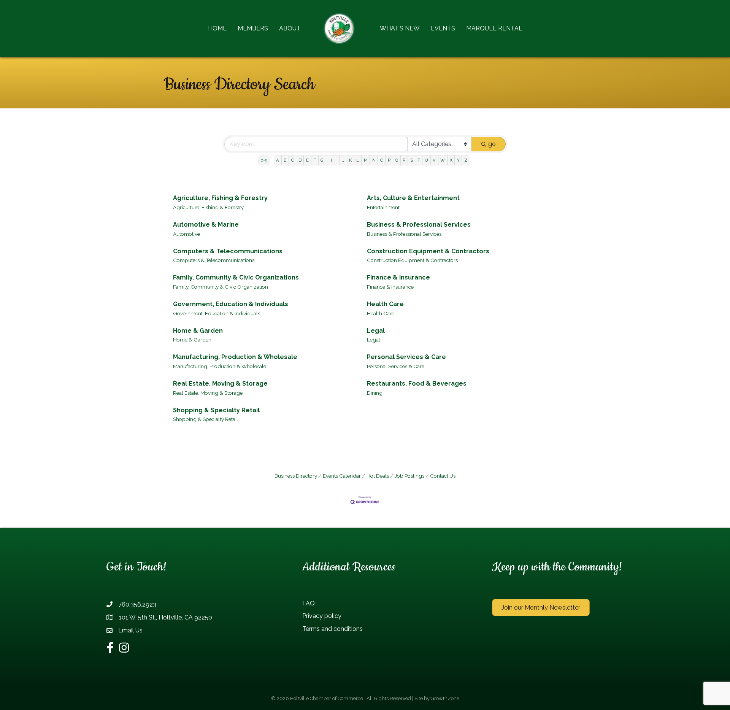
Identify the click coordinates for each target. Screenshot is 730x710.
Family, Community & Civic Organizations (236, 277)
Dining (374, 393)
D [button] (300, 160)
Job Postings (409, 476)
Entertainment (383, 207)
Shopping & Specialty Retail (216, 410)
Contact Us (442, 476)
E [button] (307, 160)
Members (253, 28)
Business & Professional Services (419, 224)
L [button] (357, 160)
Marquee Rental (494, 28)
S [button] (411, 160)
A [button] (277, 160)
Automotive (186, 234)
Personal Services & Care (406, 357)
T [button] (418, 160)
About (290, 28)
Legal (376, 330)
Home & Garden (198, 330)
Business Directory (296, 476)
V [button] (434, 160)
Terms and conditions (332, 628)
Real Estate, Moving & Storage (220, 383)
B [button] (285, 160)
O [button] (381, 160)
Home (217, 28)
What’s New (400, 28)
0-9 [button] (264, 160)
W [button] (442, 160)
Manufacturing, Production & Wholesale (235, 357)
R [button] (404, 160)
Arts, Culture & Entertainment (413, 198)
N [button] (374, 160)
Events (443, 28)
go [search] (492, 144)
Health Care (385, 304)
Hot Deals (378, 476)
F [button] (314, 160)
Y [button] (458, 160)
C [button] (292, 160)
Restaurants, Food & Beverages (417, 383)
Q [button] (396, 160)
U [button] (426, 160)
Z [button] (465, 160)
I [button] (337, 160)
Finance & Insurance (398, 277)
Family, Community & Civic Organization (220, 287)
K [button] (350, 160)
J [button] (343, 160)
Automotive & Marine (206, 224)
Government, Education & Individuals (230, 304)
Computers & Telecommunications (227, 251)
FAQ (308, 603)
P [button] (389, 160)
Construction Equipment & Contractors (428, 251)
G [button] (322, 160)
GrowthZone (445, 698)
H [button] (330, 160)
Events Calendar (342, 476)
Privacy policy (321, 615)
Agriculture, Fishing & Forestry (220, 198)
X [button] (451, 160)
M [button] (366, 160)
